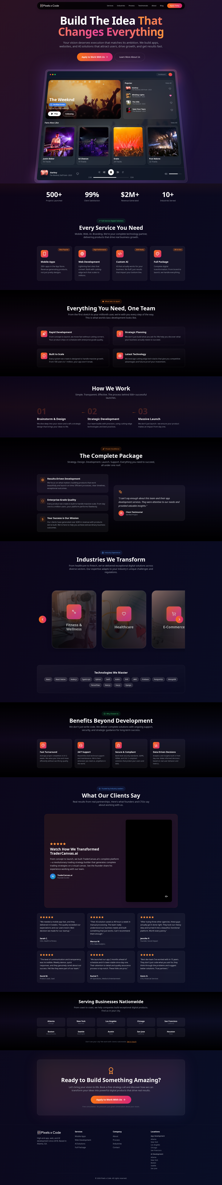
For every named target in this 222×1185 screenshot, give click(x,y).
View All (174, 123)
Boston (153, 1163)
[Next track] (118, 172)
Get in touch (131, 1042)
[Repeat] (123, 172)
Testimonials (143, 6)
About (154, 6)
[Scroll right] (179, 619)
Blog (161, 6)
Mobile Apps (80, 1136)
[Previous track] (104, 172)
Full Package (80, 1147)
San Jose (154, 1168)
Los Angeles (155, 1145)
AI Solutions (80, 1143)
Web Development (83, 1140)
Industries (121, 6)
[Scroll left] (42, 619)
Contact (116, 1147)
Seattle (153, 1166)
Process (132, 6)
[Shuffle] (99, 172)
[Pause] (111, 172)
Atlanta (153, 1139)
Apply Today (174, 6)
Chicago (154, 1147)
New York (154, 1142)
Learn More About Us (129, 57)
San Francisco (156, 1150)
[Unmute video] (166, 896)
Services (110, 6)
